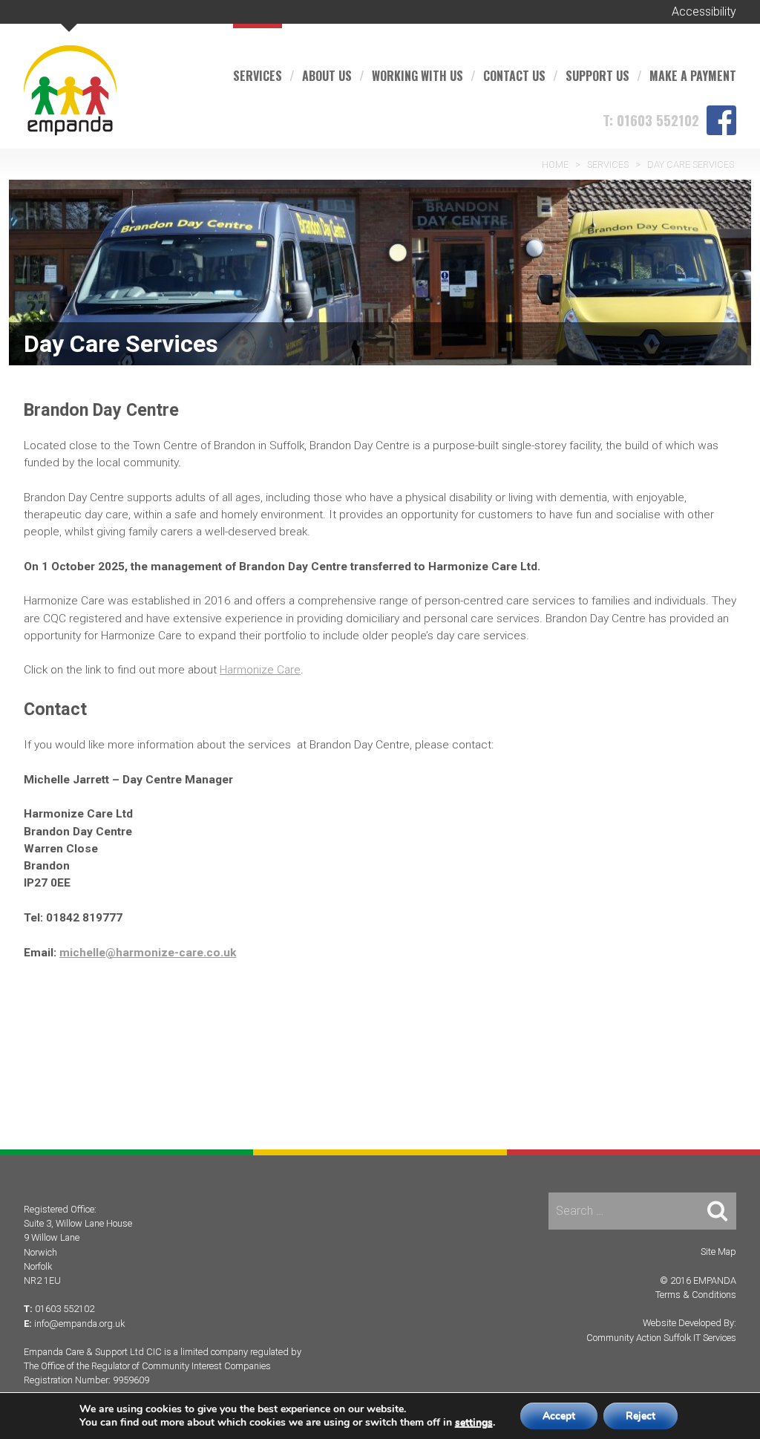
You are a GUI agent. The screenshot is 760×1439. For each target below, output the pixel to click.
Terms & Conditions (695, 1294)
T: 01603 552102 (651, 120)
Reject (640, 1416)
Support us (597, 76)
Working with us (417, 76)
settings (474, 1422)
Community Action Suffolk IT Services (661, 1337)
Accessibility (704, 11)
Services (257, 76)
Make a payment (692, 76)
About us (327, 76)
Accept (559, 1416)
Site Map (718, 1251)
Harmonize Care (260, 669)
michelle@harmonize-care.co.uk (147, 952)
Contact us (514, 76)
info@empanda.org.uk (79, 1323)
